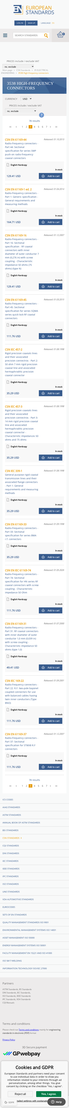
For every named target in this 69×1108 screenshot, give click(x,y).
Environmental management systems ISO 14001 (29, 930)
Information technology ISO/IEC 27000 (25, 968)
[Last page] (57, 126)
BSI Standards (10, 830)
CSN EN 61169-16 (22, 252)
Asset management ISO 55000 (18, 937)
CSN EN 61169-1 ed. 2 (21, 197)
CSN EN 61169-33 (21, 531)
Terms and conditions (29, 1029)
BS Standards (25, 989)
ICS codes (8, 799)
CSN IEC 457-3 (21, 423)
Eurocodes (9, 906)
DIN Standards (11, 853)
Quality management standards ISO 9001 (26, 922)
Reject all (20, 1094)
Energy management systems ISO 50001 (24, 945)
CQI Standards (11, 845)
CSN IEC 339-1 (21, 482)
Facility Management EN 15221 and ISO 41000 (27, 953)
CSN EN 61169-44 (21, 149)
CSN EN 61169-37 (21, 741)
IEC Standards (10, 860)
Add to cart (53, 176)
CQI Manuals (8, 1002)
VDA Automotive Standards (18, 899)
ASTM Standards (12, 814)
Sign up (31, 23)
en (53, 23)
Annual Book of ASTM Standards (21, 822)
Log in (20, 23)
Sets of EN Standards (15, 914)
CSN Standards (23, 70)
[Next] (51, 126)
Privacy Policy (9, 1039)
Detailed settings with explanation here (34, 1100)
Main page (7, 70)
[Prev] (17, 126)
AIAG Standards (11, 807)
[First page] (11, 126)
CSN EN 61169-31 (21, 636)
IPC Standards (11, 876)
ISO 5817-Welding (12, 960)
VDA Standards (24, 999)
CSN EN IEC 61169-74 (22, 581)
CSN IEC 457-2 (21, 362)
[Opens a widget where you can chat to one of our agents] (56, 1102)
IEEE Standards (11, 868)
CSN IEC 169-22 (21, 691)
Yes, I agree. (48, 1094)
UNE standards (11, 891)
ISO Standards (11, 883)
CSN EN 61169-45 (21, 309)
